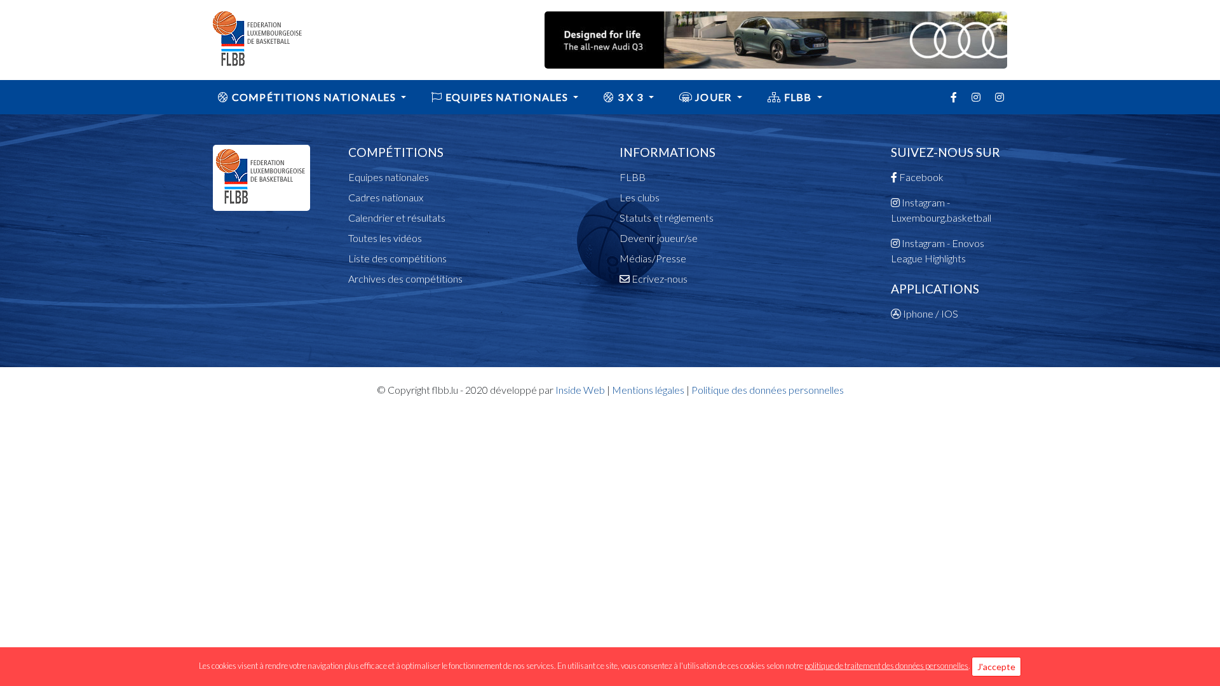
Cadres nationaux (385, 197)
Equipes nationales (388, 177)
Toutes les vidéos (385, 238)
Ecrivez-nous (659, 278)
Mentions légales (648, 390)
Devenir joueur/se (659, 238)
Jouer (714, 97)
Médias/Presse (653, 258)
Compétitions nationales (313, 97)
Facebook (920, 177)
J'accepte (996, 666)
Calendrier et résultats (396, 218)
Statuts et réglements (667, 218)
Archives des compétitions (405, 278)
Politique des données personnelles (767, 390)
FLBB (798, 97)
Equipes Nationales (507, 97)
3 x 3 (630, 97)
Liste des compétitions (397, 258)
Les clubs (640, 197)
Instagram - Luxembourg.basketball (941, 210)
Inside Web (580, 390)
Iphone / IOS (929, 313)
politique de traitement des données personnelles (886, 666)
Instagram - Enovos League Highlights (937, 250)
